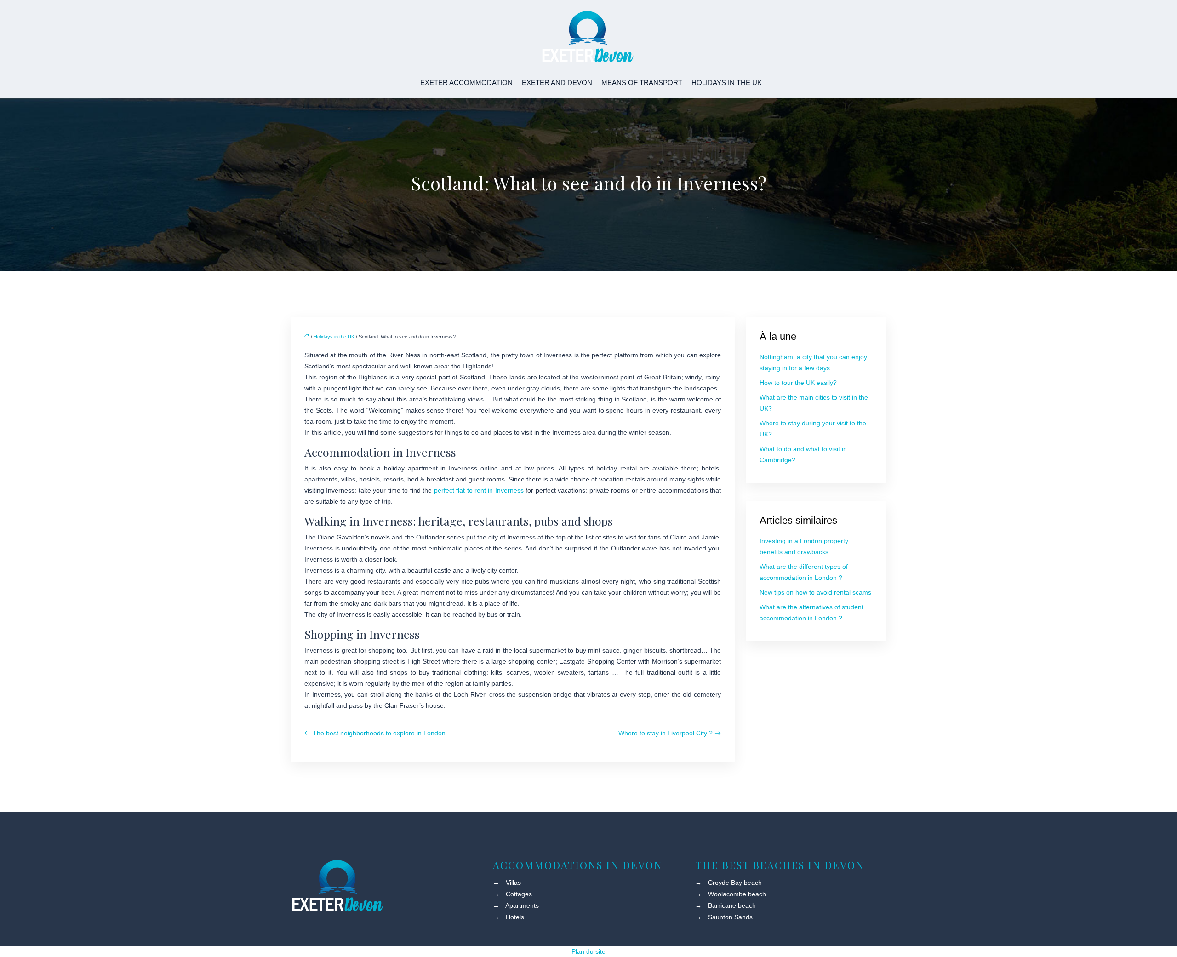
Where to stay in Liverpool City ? (665, 733)
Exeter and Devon (557, 82)
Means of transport (641, 82)
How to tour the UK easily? (798, 382)
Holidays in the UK (726, 82)
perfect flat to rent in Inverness (479, 490)
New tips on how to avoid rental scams (815, 592)
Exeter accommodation (466, 82)
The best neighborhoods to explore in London (379, 733)
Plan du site (588, 951)
